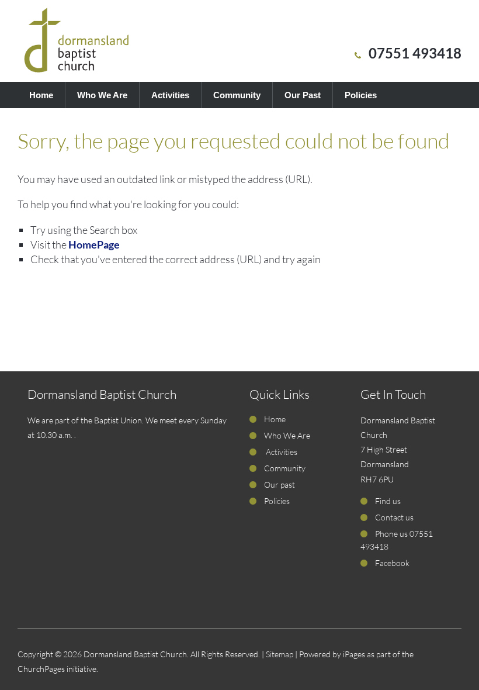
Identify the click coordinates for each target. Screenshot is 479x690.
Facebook (392, 563)
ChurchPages (41, 669)
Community (237, 95)
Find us (388, 501)
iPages (354, 654)
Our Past (302, 95)
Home (41, 95)
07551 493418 (415, 52)
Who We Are (102, 95)
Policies (361, 95)
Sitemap (279, 654)
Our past (279, 484)
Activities (170, 95)
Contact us (394, 517)
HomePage (94, 244)
